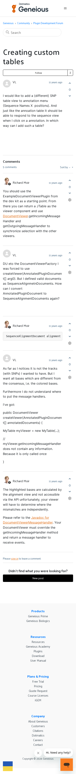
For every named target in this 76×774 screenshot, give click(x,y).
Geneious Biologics (38, 620)
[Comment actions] (69, 200)
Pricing (38, 686)
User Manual (38, 660)
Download (38, 655)
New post (38, 578)
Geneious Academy (38, 646)
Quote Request (38, 690)
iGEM (38, 700)
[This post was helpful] (69, 83)
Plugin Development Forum (48, 23)
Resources (38, 636)
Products (38, 611)
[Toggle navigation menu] (65, 8)
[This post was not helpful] (69, 95)
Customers (38, 726)
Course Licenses (38, 695)
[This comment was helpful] (69, 180)
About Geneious (38, 721)
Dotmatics (38, 735)
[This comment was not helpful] (69, 193)
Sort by (64, 167)
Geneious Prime (38, 616)
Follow (38, 73)
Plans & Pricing (38, 676)
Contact (38, 744)
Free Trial (38, 681)
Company (38, 716)
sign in (14, 558)
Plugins (38, 651)
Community (23, 23)
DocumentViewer (15, 216)
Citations (38, 730)
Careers (38, 740)
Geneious (8, 23)
